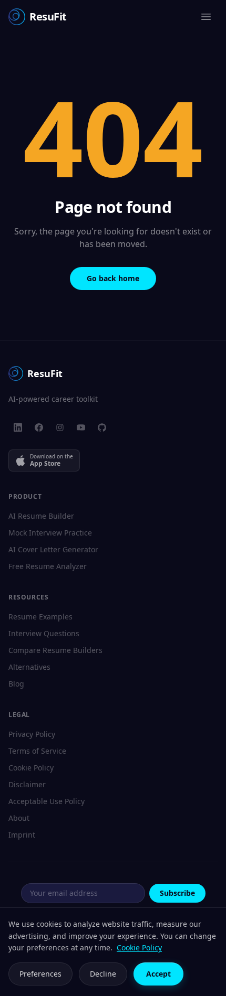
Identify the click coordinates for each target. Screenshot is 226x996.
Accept (158, 974)
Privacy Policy (31, 734)
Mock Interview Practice (50, 533)
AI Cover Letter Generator (53, 549)
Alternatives (29, 667)
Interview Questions (43, 633)
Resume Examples (40, 617)
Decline (103, 974)
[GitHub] (102, 427)
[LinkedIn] (17, 427)
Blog (16, 684)
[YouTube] (80, 427)
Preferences (40, 974)
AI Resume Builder (41, 516)
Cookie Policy (31, 768)
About (18, 818)
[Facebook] (38, 427)
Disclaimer (27, 784)
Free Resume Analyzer (47, 566)
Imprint (21, 835)
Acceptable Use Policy (46, 801)
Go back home (113, 278)
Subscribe (177, 893)
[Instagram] (59, 427)
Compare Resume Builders (55, 650)
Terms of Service (37, 751)
